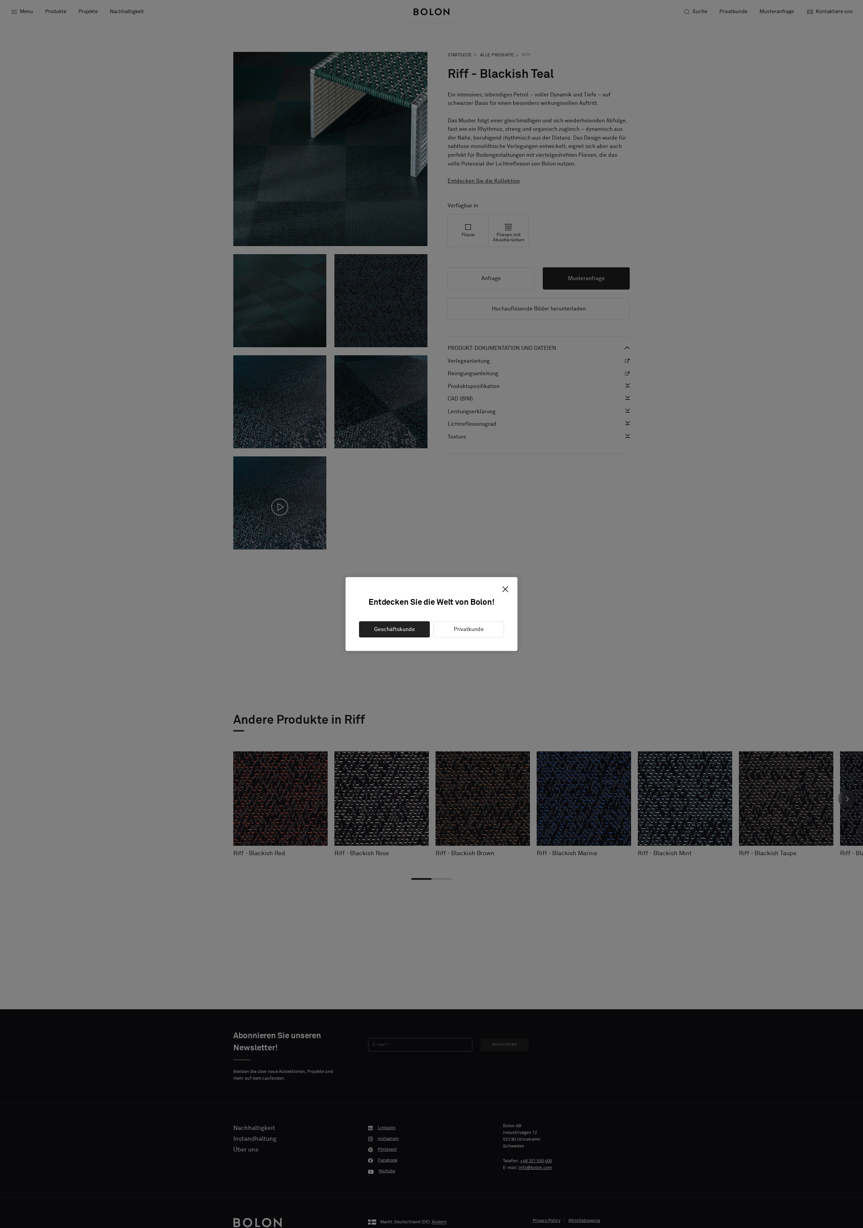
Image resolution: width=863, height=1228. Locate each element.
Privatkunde (469, 629)
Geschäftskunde (394, 629)
